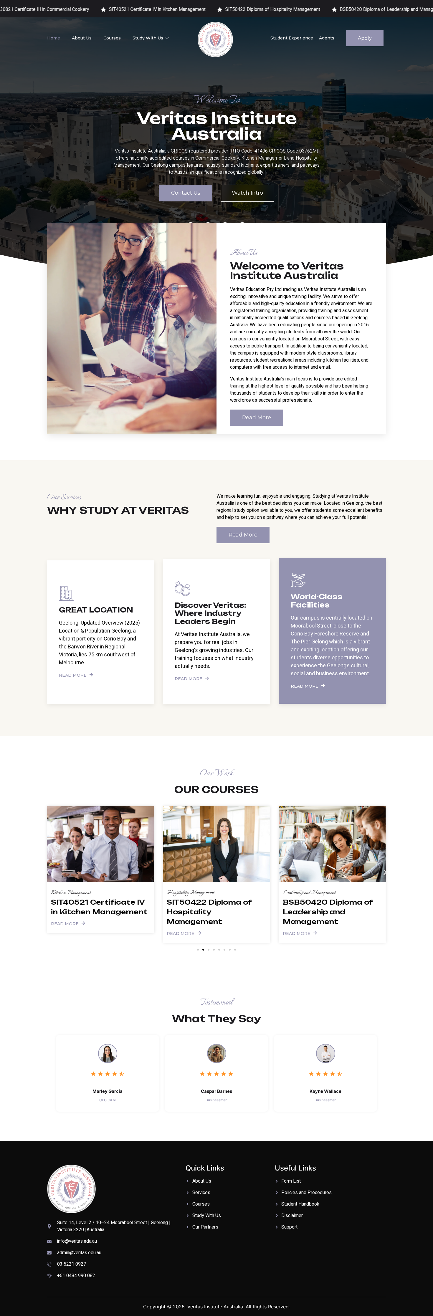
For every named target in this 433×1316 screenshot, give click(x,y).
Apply (365, 38)
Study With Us (148, 38)
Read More (73, 675)
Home (53, 38)
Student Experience (291, 38)
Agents (326, 38)
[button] (48, 872)
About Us (82, 38)
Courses (112, 38)
